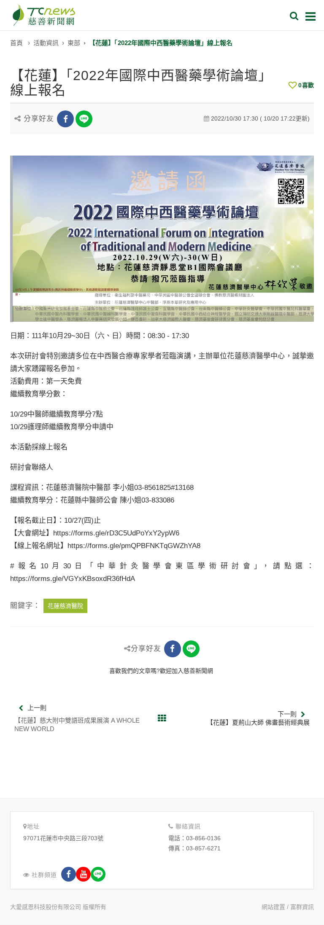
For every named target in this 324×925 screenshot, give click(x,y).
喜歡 (306, 85)
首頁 (16, 42)
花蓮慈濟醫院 (65, 605)
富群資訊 (302, 906)
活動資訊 (46, 42)
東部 (74, 42)
